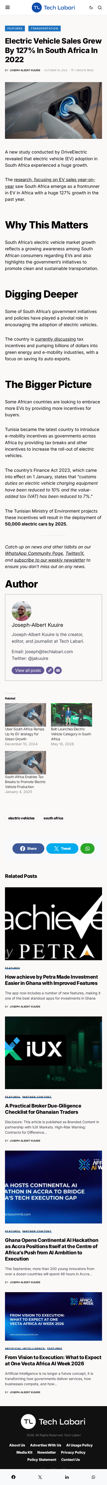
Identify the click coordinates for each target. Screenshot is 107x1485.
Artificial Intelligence (25, 1348)
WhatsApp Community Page (34, 553)
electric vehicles (21, 818)
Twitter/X (74, 553)
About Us (17, 1445)
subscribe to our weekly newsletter (49, 560)
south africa (53, 818)
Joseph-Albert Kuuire (37, 625)
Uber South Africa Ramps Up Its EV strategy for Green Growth (24, 734)
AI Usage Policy (79, 1445)
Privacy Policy (73, 1452)
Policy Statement (41, 1459)
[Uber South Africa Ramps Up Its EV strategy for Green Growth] (25, 715)
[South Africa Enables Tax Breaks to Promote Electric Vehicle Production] (25, 762)
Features (14, 28)
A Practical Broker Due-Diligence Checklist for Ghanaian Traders (43, 1109)
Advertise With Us (45, 1445)
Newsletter (46, 1452)
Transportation (44, 28)
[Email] (58, 670)
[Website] (50, 670)
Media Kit (24, 1452)
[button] (7, 7)
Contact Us (70, 1459)
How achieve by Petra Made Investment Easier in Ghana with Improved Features (51, 980)
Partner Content (37, 1096)
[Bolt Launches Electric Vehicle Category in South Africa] (71, 715)
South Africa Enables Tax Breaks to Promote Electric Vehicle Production (25, 782)
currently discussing (55, 339)
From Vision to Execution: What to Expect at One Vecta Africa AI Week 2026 (53, 1360)
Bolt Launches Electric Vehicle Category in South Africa (71, 734)
